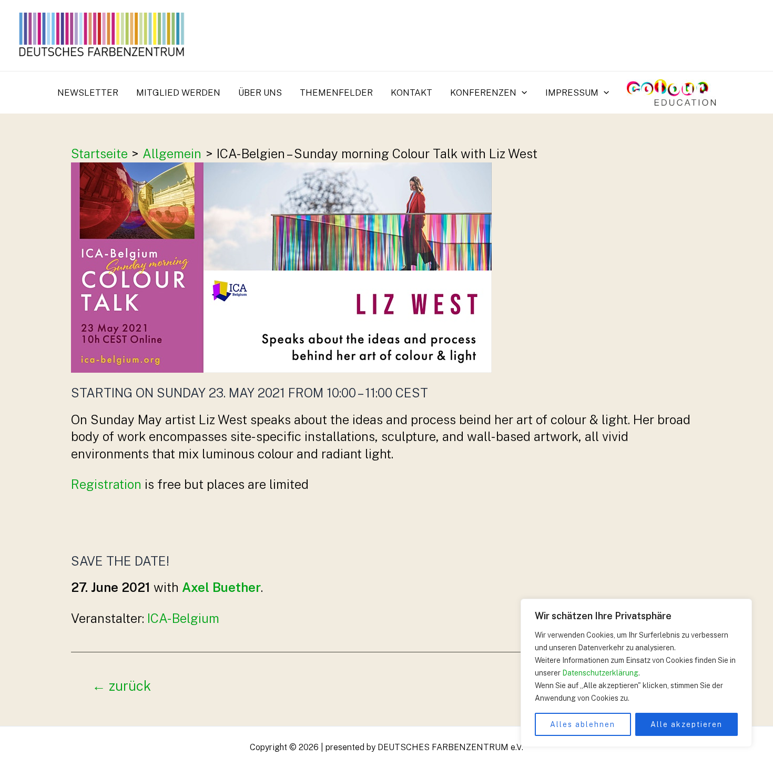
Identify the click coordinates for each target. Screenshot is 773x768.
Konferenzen (483, 92)
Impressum (571, 92)
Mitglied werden (178, 92)
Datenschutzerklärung (600, 673)
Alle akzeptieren (686, 724)
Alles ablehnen (582, 724)
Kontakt (411, 92)
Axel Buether (221, 587)
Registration (106, 484)
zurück (121, 686)
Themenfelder (336, 92)
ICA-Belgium (183, 618)
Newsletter (87, 92)
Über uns (260, 92)
